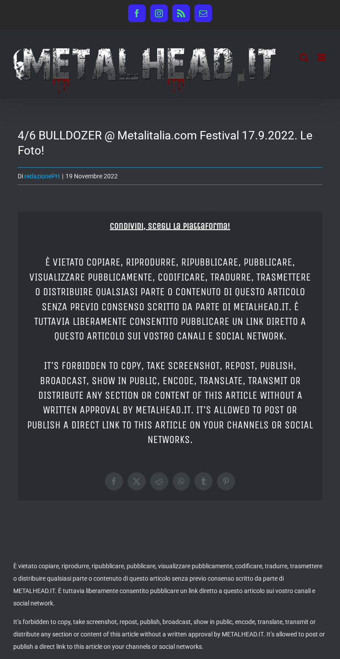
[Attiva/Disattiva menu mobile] (322, 57)
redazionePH (42, 176)
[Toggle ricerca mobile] (304, 57)
